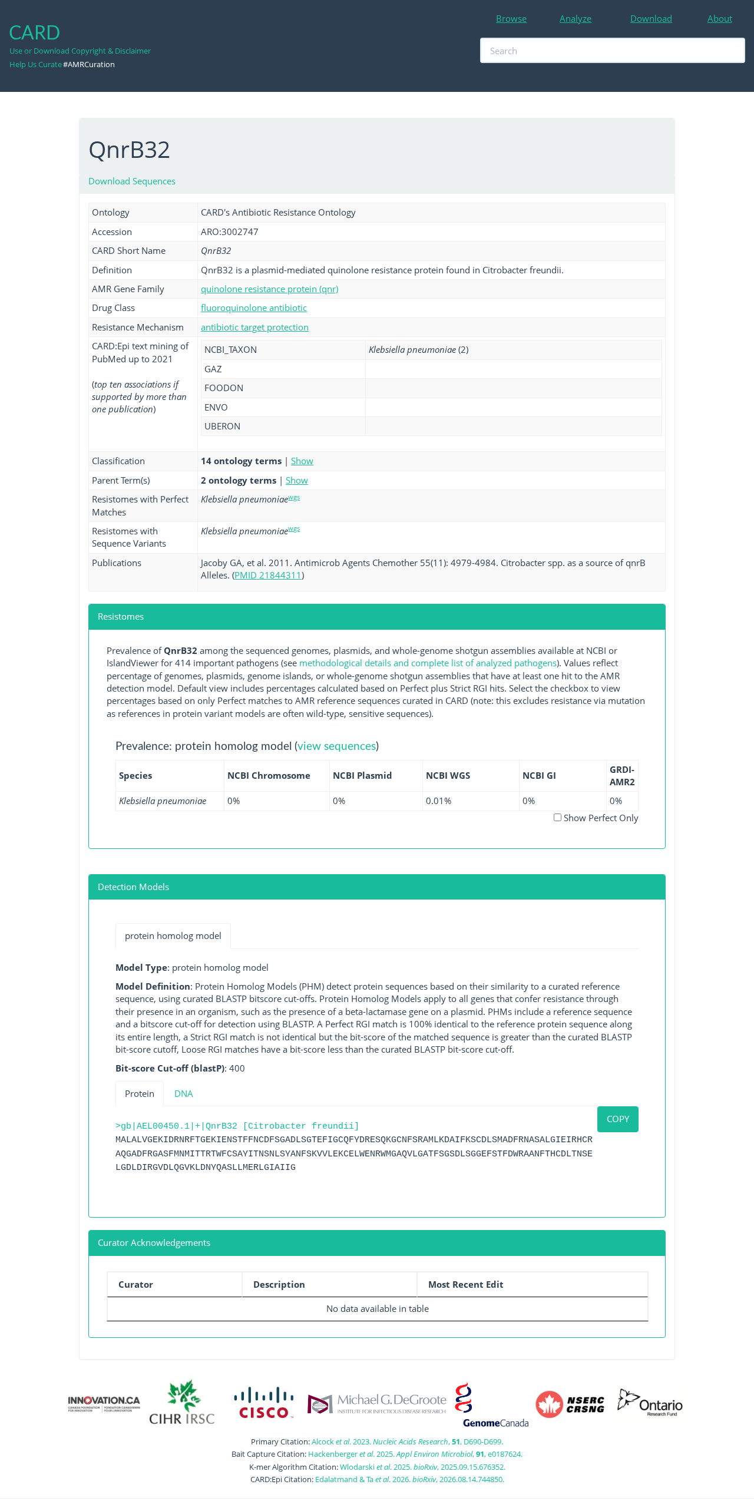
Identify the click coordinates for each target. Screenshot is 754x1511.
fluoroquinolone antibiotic (254, 307)
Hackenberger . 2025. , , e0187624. (415, 1454)
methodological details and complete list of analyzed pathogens (428, 663)
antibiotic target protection (255, 327)
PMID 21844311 (268, 575)
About (719, 18)
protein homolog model (173, 935)
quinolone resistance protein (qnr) (269, 289)
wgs (294, 496)
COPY (618, 1119)
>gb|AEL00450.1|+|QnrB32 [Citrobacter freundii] (237, 1127)
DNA (183, 1093)
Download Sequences (132, 181)
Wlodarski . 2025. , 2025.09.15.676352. (422, 1467)
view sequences (336, 746)
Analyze (575, 18)
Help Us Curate (35, 64)
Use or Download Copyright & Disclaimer (80, 50)
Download (651, 18)
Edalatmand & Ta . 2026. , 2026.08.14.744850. (409, 1479)
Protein (139, 1093)
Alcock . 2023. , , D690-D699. (407, 1441)
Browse (511, 18)
